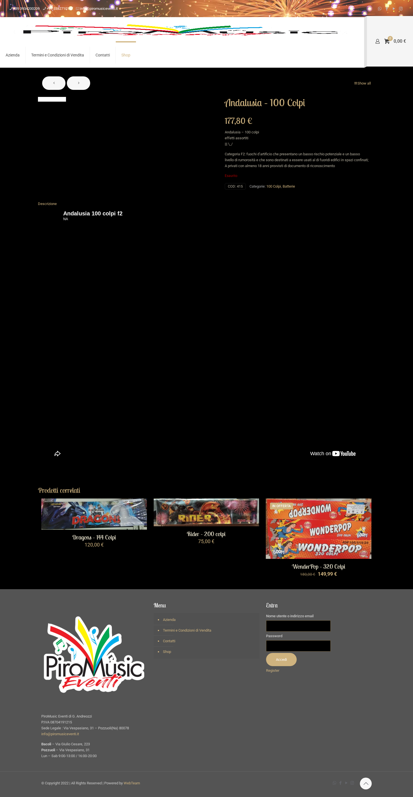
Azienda (169, 620)
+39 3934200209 (26, 8)
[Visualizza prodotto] (139, 518)
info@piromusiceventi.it (99, 8)
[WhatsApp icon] (380, 8)
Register (272, 670)
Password (274, 636)
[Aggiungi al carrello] (139, 506)
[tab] (206, 204)
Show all (364, 83)
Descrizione (47, 204)
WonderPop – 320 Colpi (318, 566)
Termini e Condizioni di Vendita (187, 630)
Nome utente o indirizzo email (290, 616)
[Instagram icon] (401, 8)
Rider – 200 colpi (206, 534)
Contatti (169, 641)
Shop (167, 652)
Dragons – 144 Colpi (94, 537)
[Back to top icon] (366, 783)
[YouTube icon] (394, 8)
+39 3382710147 (60, 8)
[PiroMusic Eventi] (181, 29)
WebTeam (132, 783)
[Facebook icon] (387, 8)
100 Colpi (273, 186)
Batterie (289, 186)
